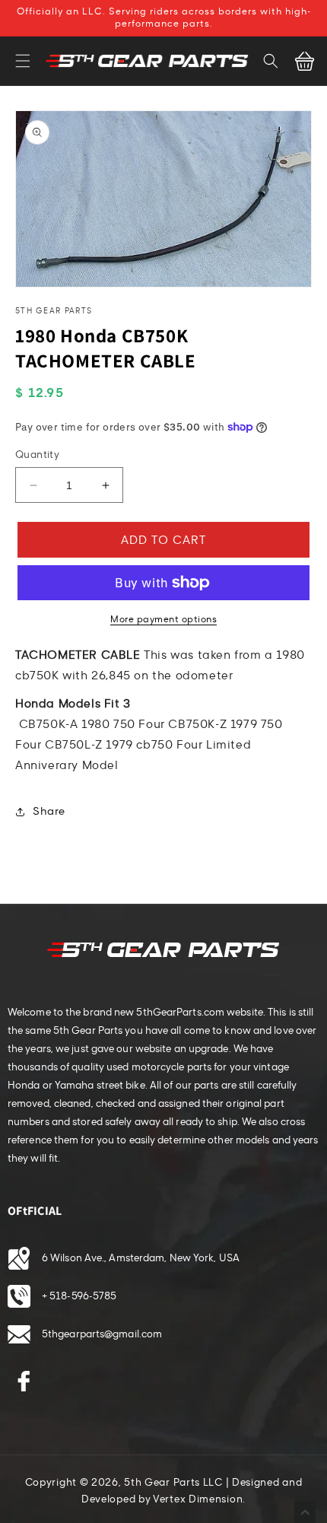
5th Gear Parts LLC (173, 1483)
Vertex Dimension (198, 1499)
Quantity (37, 455)
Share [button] (49, 811)
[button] (23, 61)
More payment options (163, 619)
